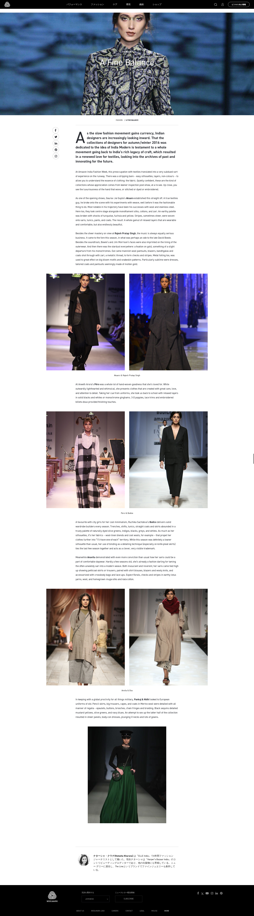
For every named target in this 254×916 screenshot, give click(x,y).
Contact (129, 911)
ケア (115, 4)
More (166, 911)
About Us (80, 911)
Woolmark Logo (98, 911)
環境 (128, 4)
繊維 (141, 4)
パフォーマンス (74, 4)
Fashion (119, 120)
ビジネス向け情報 (239, 4)
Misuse (154, 911)
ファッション (97, 4)
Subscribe (129, 898)
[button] (215, 4)
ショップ (157, 4)
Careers (115, 911)
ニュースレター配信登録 (124, 892)
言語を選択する (88, 892)
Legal (142, 911)
